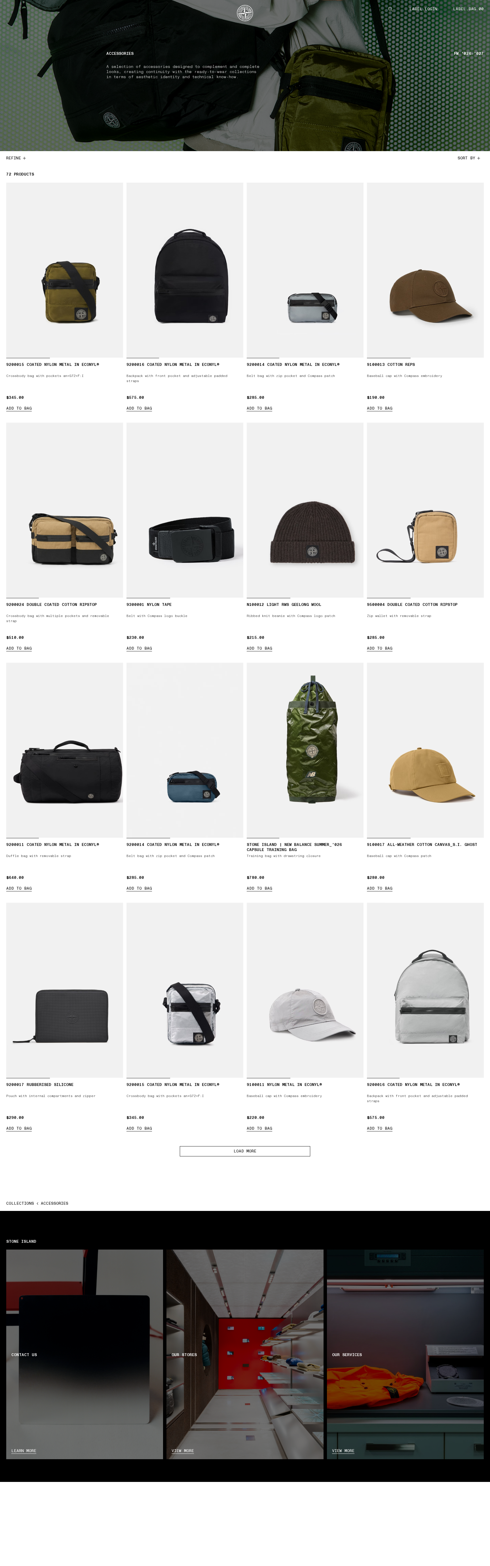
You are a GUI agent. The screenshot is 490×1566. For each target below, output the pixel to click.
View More (343, 1451)
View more (183, 1451)
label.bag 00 (468, 9)
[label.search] (390, 9)
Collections (20, 1203)
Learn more (23, 1451)
